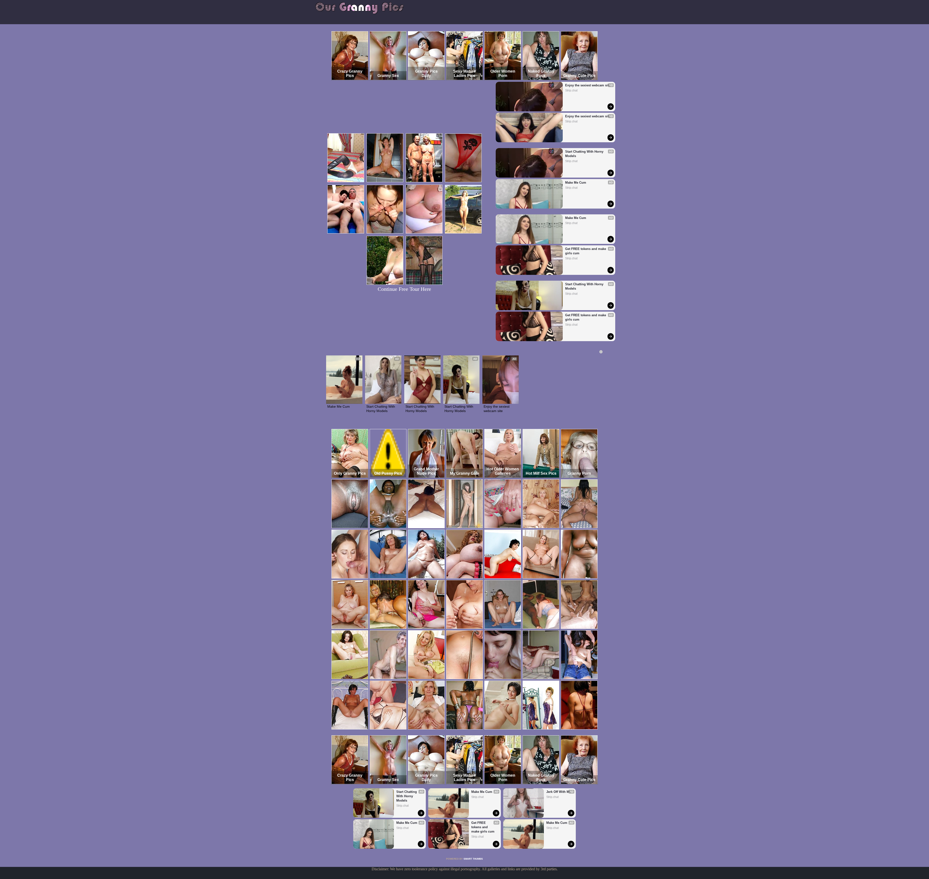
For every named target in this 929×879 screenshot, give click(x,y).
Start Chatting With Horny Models (584, 154)
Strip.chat (571, 90)
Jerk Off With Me (558, 792)
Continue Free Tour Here (404, 289)
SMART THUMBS (473, 858)
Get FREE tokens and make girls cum (586, 251)
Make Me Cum (575, 182)
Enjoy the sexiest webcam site (587, 85)
